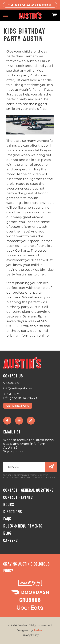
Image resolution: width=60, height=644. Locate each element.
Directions (12, 512)
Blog (7, 533)
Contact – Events (18, 497)
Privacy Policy (19, 478)
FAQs (7, 519)
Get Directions (17, 405)
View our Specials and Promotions (30, 5)
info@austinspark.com (17, 388)
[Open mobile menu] (5, 15)
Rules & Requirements (22, 526)
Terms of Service (40, 478)
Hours (8, 504)
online (44, 335)
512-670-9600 (11, 383)
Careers (10, 540)
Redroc (38, 630)
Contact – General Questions (28, 490)
